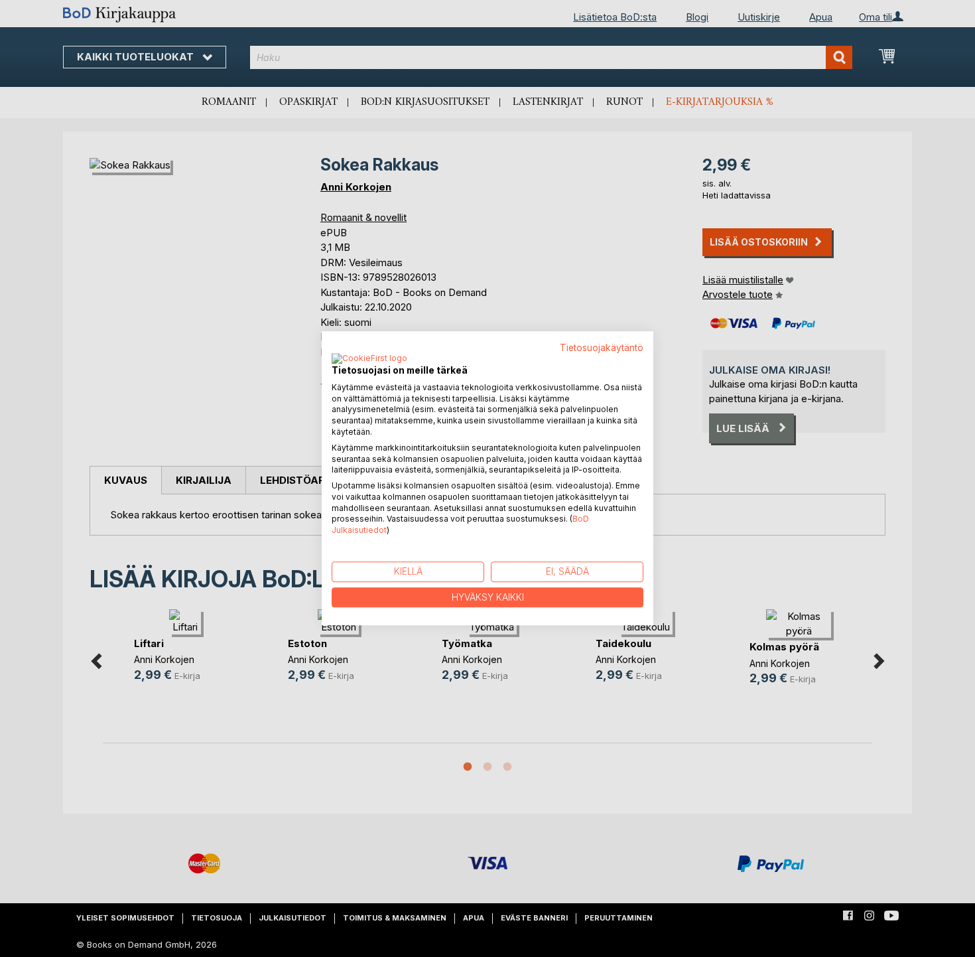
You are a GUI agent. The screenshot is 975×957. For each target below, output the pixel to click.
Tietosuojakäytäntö (601, 347)
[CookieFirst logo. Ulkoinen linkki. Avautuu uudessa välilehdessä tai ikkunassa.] (369, 359)
